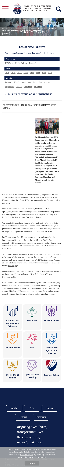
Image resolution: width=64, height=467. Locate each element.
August (47, 82)
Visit (32, 408)
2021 (19, 73)
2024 (38, 73)
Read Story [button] (6, 33)
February (8, 82)
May (29, 82)
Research (32, 63)
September (9, 86)
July (40, 82)
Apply (14, 408)
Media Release (21, 63)
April (23, 82)
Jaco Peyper (12, 265)
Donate (49, 408)
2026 (50, 73)
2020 (13, 73)
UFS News (9, 63)
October (19, 86)
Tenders (23, 417)
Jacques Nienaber (36, 263)
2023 (32, 73)
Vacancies (41, 417)
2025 (44, 73)
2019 (7, 73)
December (38, 86)
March (16, 82)
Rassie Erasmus (47, 200)
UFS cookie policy (26, 455)
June (35, 82)
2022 (26, 73)
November (28, 86)
